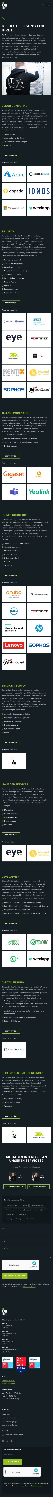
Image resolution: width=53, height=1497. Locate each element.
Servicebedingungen (10, 1422)
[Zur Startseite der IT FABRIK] (4, 5)
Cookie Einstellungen (10, 1425)
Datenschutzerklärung (29, 1287)
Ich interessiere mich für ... (14, 1200)
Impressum (6, 1414)
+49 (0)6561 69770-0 (40, 1186)
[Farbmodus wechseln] (42, 5)
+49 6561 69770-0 (8, 1381)
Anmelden (13, 1462)
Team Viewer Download (14, 1435)
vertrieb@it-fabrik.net (16, 1186)
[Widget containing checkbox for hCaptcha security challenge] (20, 1265)
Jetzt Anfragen (11, 155)
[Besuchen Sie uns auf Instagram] (7, 1442)
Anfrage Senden (15, 1276)
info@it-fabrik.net (8, 1384)
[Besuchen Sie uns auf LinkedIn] (12, 1442)
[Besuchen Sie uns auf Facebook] (3, 1442)
